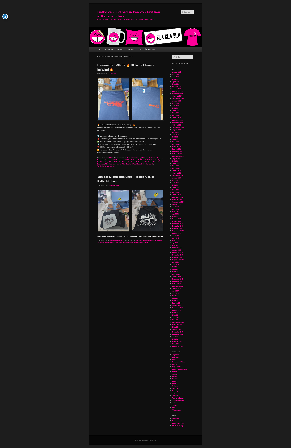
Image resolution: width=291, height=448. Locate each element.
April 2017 (175, 298)
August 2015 (176, 310)
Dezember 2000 (177, 346)
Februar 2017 (176, 303)
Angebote (175, 355)
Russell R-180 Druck (145, 162)
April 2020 (175, 214)
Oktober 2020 (177, 199)
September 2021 (178, 175)
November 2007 (177, 332)
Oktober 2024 (177, 125)
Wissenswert (176, 410)
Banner (174, 364)
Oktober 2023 (177, 146)
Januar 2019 (176, 250)
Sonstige (175, 391)
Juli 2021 (175, 180)
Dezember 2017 (177, 279)
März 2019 (175, 245)
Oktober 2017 (177, 284)
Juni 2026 (175, 77)
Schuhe (175, 386)
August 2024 (176, 130)
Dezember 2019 (177, 223)
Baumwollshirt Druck (133, 158)
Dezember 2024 (177, 120)
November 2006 (177, 334)
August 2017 (176, 288)
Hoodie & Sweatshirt (115, 240)
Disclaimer (120, 49)
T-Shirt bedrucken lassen (113, 164)
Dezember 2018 (177, 252)
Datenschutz (109, 49)
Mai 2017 (175, 296)
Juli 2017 (175, 291)
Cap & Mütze (176, 367)
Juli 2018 (175, 262)
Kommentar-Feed (178, 423)
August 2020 (176, 204)
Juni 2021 (175, 183)
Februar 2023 (176, 149)
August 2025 (176, 101)
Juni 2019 (175, 238)
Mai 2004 (175, 339)
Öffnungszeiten (150, 49)
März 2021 (175, 190)
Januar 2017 (176, 305)
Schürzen (175, 388)
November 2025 (177, 93)
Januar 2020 (176, 221)
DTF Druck (159, 158)
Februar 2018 (176, 274)
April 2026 (175, 82)
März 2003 (175, 344)
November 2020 (177, 197)
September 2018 (178, 260)
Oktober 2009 (177, 324)
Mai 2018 (175, 267)
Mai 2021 (175, 185)
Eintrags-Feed (177, 421)
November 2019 (177, 226)
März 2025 (175, 113)
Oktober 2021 (177, 173)
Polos (174, 381)
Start (99, 49)
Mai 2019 (175, 240)
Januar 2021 (176, 195)
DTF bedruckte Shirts (148, 158)
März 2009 (175, 327)
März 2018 (175, 272)
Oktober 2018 (177, 257)
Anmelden (175, 418)
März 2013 (175, 315)
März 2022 (175, 166)
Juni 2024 (175, 134)
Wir (173, 408)
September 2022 (178, 156)
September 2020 (178, 202)
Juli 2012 (175, 317)
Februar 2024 (176, 144)
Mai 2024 (175, 137)
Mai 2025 (175, 108)
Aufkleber (175, 357)
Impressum (130, 49)
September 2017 (178, 286)
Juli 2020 (175, 207)
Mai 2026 (175, 79)
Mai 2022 (175, 161)
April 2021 (175, 187)
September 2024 (178, 127)
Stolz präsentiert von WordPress (145, 440)
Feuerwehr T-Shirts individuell (142, 160)
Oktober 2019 (177, 228)
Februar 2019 (176, 247)
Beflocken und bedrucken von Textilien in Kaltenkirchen (128, 13)
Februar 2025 (176, 115)
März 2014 (175, 313)
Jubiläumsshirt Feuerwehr (129, 162)
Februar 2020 (176, 219)
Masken (175, 379)
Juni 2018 (175, 264)
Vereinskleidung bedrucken (106, 166)
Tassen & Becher (178, 398)
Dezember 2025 (177, 91)
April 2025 (175, 110)
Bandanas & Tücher (179, 362)
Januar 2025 (176, 118)
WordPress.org (177, 426)
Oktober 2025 (177, 96)
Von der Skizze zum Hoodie (114, 242)
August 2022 (176, 159)
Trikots (174, 403)
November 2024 (177, 122)
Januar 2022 (176, 170)
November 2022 (177, 151)
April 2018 (175, 269)
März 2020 (175, 216)
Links (140, 49)
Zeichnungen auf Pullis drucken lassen (135, 242)
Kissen (174, 376)
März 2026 (175, 84)
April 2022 (175, 163)
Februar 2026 (176, 86)
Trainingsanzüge (178, 400)
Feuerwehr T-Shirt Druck (124, 160)
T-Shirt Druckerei (127, 164)
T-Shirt (111, 158)
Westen (174, 405)
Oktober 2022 (177, 154)
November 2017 (177, 281)
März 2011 (175, 320)
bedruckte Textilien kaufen (144, 240)
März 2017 (175, 300)
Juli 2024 (175, 132)
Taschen (175, 395)
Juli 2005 (175, 337)
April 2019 (175, 243)
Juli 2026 (175, 74)
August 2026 (176, 72)
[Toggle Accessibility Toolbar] (5, 16)
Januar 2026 (176, 89)
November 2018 (177, 255)
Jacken (174, 374)
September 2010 (178, 322)
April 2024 (175, 139)
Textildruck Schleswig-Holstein (143, 164)
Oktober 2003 (177, 341)
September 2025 (178, 98)
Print (174, 383)
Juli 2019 (175, 236)
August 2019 (176, 233)
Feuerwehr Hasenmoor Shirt (106, 160)
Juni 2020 (175, 209)
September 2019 (178, 231)
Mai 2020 (175, 211)
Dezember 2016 (177, 308)
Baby (174, 359)
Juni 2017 (175, 293)
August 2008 (176, 329)
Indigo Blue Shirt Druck (112, 162)
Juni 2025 (175, 106)
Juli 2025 (175, 103)
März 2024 (175, 142)
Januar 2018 (176, 276)
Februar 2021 (176, 192)
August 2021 (176, 178)
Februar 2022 (176, 168)
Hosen (174, 371)
